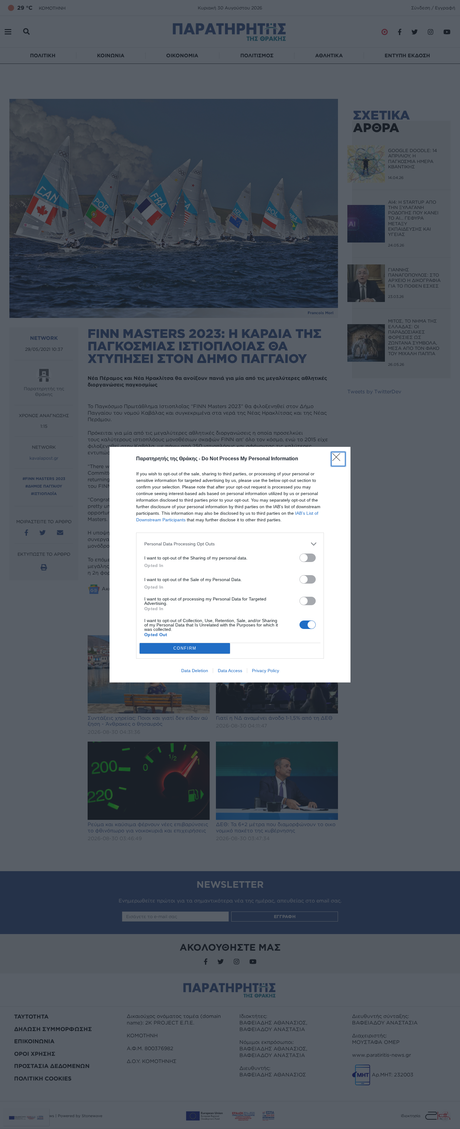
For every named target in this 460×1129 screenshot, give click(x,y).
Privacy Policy (265, 670)
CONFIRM (185, 648)
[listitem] (230, 544)
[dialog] (230, 564)
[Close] (338, 459)
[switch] (307, 558)
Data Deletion (194, 670)
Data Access (230, 670)
